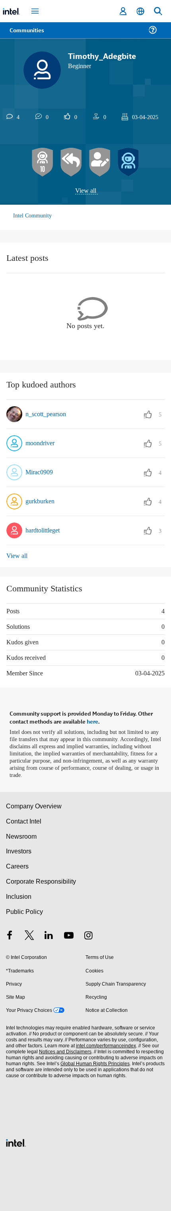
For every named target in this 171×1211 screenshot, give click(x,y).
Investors (19, 849)
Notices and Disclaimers (63, 1050)
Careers (17, 864)
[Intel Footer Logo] (16, 1140)
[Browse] (28, 34)
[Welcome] (128, 162)
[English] (140, 11)
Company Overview (34, 804)
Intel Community (32, 216)
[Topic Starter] (100, 162)
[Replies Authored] (71, 162)
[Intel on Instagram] (88, 934)
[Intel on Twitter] (29, 934)
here (92, 720)
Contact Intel (24, 819)
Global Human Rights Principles (93, 1062)
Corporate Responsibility (41, 879)
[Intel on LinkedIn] (49, 934)
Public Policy (24, 909)
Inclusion (18, 895)
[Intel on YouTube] (69, 934)
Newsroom (21, 834)
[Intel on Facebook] (9, 934)
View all (86, 191)
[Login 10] (42, 162)
